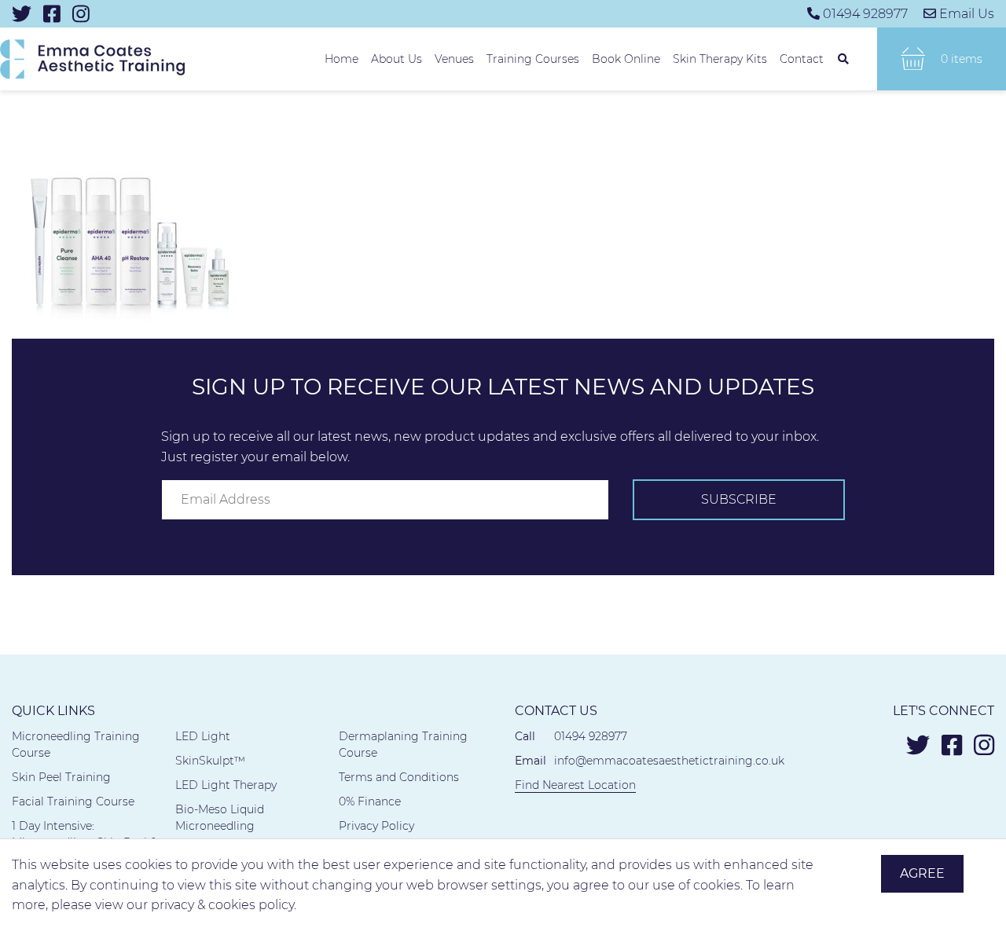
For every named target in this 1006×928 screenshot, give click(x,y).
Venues (454, 59)
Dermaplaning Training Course (403, 744)
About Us (396, 59)
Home (341, 59)
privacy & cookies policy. (223, 904)
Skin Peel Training (61, 777)
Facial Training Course (73, 801)
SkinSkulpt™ (210, 761)
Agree (922, 873)
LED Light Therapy (226, 785)
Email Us (966, 13)
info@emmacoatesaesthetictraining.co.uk (669, 761)
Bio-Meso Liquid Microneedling (219, 817)
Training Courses (532, 59)
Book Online (626, 59)
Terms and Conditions (399, 777)
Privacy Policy (376, 826)
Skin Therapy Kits (720, 59)
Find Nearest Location (575, 785)
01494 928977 (865, 13)
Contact (802, 59)
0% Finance (370, 801)
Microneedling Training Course (76, 744)
